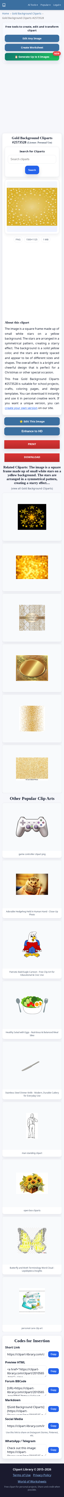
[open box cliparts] (32, 1183)
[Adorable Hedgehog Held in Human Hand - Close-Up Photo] (32, 884)
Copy (53, 1354)
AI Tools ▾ (33, 4)
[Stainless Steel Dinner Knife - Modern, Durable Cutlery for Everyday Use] (32, 1066)
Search (32, 170)
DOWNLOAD (32, 457)
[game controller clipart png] (32, 827)
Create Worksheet (32, 47)
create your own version (21, 408)
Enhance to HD (32, 431)
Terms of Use (22, 1475)
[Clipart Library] (4, 5)
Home (5, 13)
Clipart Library (23, 1469)
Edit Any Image (32, 38)
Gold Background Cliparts (26, 13)
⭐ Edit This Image (32, 421)
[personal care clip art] (32, 1301)
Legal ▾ (57, 4)
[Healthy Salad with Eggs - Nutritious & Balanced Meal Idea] (32, 1005)
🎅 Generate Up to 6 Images (37, 55)
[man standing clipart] (32, 1126)
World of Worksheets (32, 1481)
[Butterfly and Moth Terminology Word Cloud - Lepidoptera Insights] (32, 1241)
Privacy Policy (42, 1475)
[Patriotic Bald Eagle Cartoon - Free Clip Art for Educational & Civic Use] (32, 945)
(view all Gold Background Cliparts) (32, 488)
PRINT (32, 444)
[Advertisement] (32, 98)
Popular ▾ (45, 4)
